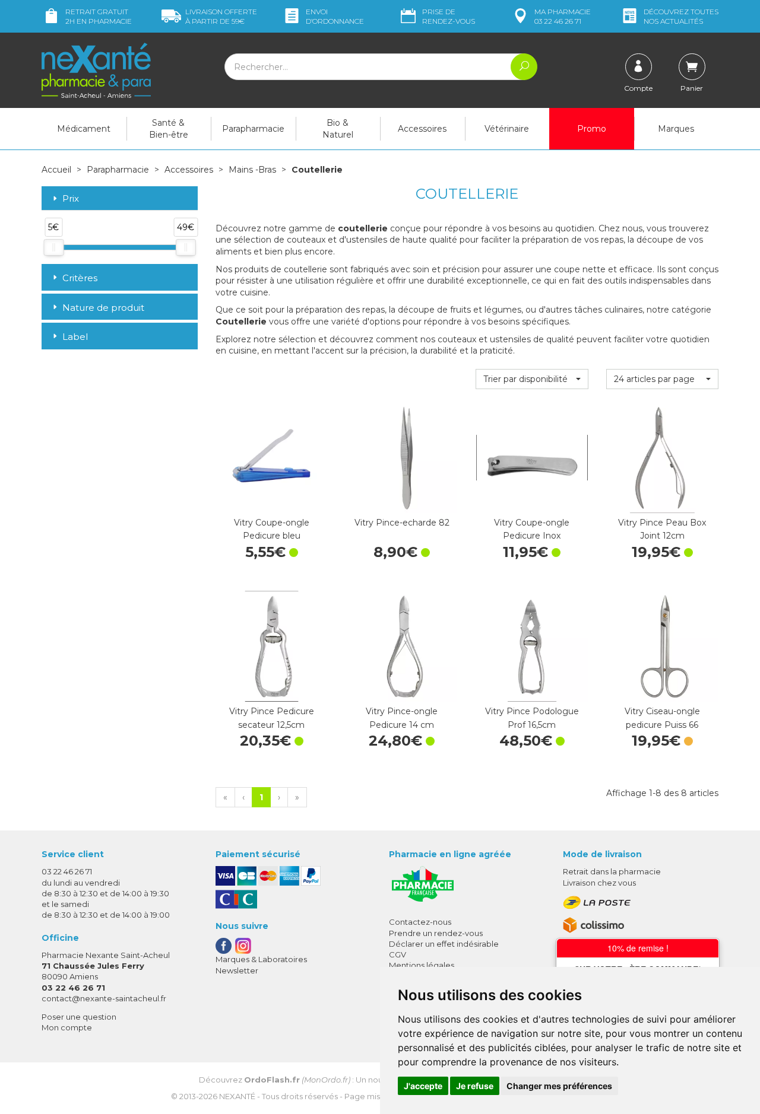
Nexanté (237, 1096)
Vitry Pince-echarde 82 (401, 522)
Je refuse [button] (474, 1086)
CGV (397, 954)
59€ (221, 16)
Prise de (448, 16)
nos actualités (681, 16)
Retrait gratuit (98, 16)
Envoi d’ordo (335, 16)
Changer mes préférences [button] (559, 1086)
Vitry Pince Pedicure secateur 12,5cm (271, 718)
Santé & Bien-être (168, 128)
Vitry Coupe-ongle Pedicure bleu (271, 529)
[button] (532, 379)
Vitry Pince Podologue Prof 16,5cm (532, 718)
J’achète (271, 501)
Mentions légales (421, 965)
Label (75, 336)
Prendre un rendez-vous (436, 933)
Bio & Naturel (337, 128)
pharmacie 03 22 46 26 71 (562, 16)
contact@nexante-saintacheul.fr (104, 998)
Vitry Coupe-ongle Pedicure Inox (531, 529)
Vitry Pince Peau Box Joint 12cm (662, 529)
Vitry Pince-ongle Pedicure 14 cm (402, 718)
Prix (70, 199)
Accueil (56, 169)
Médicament (83, 128)
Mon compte (67, 1027)
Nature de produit (103, 307)
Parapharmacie (253, 128)
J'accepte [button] (423, 1086)
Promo (591, 128)
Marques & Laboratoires (261, 959)
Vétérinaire (506, 128)
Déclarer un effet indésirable (444, 944)
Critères (79, 278)
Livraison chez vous (599, 882)
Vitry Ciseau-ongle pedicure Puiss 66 (662, 718)
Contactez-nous (420, 922)
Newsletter (237, 970)
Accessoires (422, 128)
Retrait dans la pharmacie (612, 871)
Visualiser (662, 690)
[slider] (53, 247)
